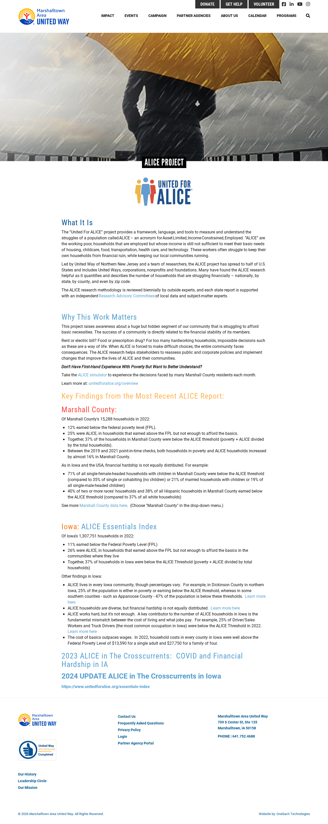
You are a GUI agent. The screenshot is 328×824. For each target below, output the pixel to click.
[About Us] (37, 754)
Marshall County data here (103, 505)
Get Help (234, 4)
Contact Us (127, 716)
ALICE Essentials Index (119, 526)
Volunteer (264, 4)
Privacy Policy (129, 729)
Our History (27, 774)
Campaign (157, 15)
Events (131, 15)
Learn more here (225, 608)
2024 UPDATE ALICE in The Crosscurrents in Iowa (142, 676)
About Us (229, 15)
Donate (207, 4)
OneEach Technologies (293, 813)
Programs (286, 15)
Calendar (257, 15)
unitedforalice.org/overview (113, 383)
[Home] (46, 16)
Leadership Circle (32, 780)
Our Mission (27, 787)
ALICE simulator (92, 374)
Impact (107, 15)
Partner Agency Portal (136, 743)
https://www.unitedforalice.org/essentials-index (105, 686)
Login (122, 736)
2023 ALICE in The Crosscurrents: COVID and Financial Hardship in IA (152, 659)
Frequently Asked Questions (141, 723)
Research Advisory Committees (127, 295)
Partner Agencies (194, 15)
